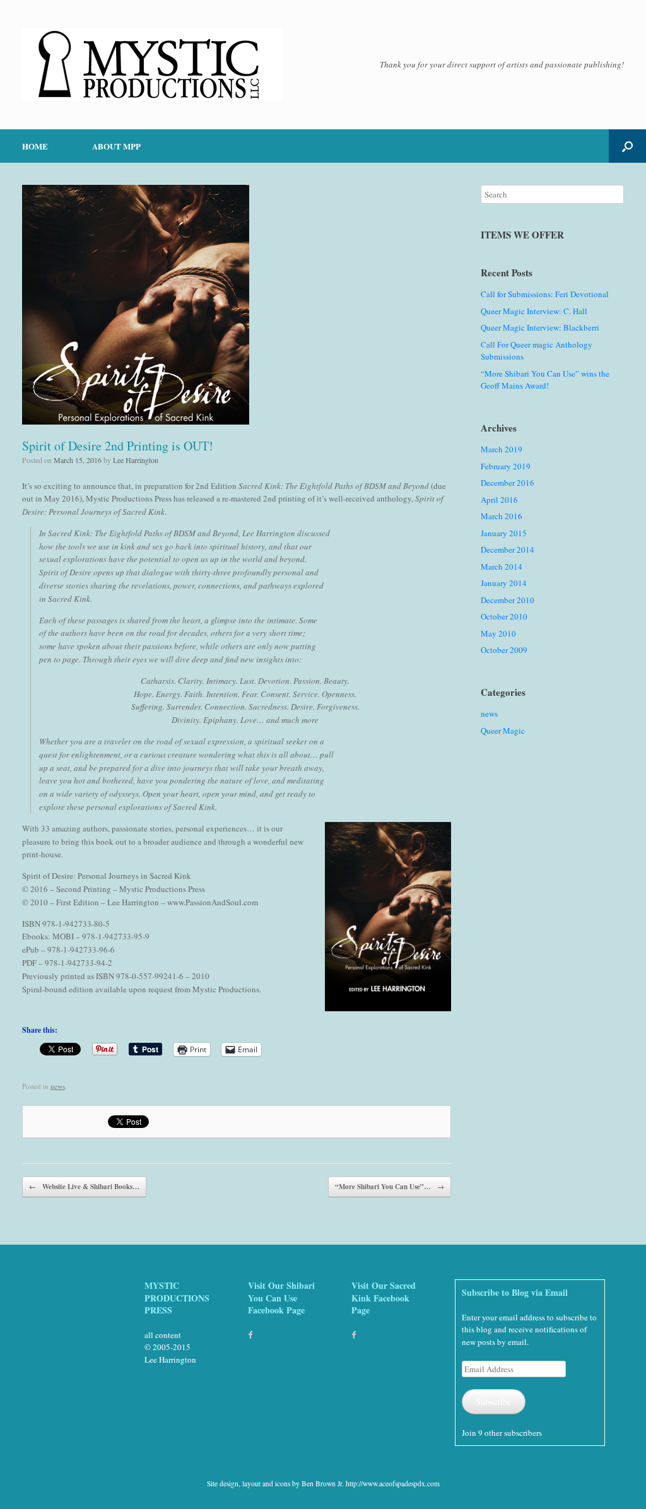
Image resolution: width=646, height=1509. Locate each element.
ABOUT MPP (116, 146)
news (57, 1086)
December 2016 (507, 482)
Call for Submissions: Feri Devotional (545, 294)
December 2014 (507, 549)
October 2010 (504, 616)
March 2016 (501, 516)
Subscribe (493, 1401)
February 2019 (506, 466)
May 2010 (498, 633)
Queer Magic (503, 730)
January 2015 (504, 533)
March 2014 (501, 566)
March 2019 (501, 449)
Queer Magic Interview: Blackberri (540, 327)
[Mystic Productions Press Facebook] (250, 1335)
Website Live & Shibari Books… (84, 1187)
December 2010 (507, 600)
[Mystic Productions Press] (152, 64)
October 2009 (504, 649)
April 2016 (499, 499)
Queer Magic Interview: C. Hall (534, 311)
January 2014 (504, 583)
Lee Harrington (135, 460)
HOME (35, 146)
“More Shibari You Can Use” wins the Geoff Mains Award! (545, 380)
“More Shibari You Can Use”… (389, 1187)
